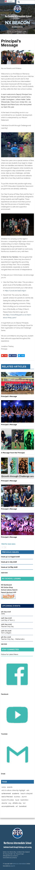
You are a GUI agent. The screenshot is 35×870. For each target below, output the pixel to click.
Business (17, 797)
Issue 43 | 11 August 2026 (10, 557)
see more (4, 644)
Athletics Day (17, 803)
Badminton (24, 800)
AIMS (3, 614)
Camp (4, 787)
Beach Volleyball (26, 793)
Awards (9, 787)
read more (4, 573)
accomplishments (8, 806)
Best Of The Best (7, 797)
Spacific (13, 866)
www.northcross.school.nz (10, 857)
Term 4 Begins (6, 633)
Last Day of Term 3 (7, 620)
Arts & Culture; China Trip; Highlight (13, 790)
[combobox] (25, 2)
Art (17, 806)
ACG (9, 803)
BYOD (17, 800)
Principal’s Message (9, 396)
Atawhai (4, 803)
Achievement (6, 793)
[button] (4, 355)
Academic (15, 793)
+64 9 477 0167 (9, 854)
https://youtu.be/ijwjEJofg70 (15, 291)
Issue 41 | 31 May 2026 (9, 567)
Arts (28, 790)
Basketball (22, 806)
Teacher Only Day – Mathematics (13, 639)
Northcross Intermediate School (18, 16)
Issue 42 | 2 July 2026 (9, 562)
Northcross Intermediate (19, 863)
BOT (24, 803)
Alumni (24, 797)
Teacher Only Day (7, 626)
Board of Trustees (8, 800)
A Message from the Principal (13, 453)
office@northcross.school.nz (10, 856)
